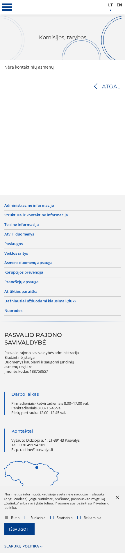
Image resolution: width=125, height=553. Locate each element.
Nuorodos (13, 310)
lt (110, 5)
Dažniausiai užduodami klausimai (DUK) (40, 301)
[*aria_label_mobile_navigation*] (7, 7)
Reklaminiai (93, 517)
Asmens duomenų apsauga (28, 263)
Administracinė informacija (29, 205)
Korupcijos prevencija (23, 272)
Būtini (15, 517)
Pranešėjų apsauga (21, 282)
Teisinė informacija (21, 224)
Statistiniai (65, 517)
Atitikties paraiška (21, 291)
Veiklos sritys (16, 253)
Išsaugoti (19, 529)
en (119, 5)
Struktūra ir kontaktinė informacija (36, 215)
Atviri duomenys (19, 234)
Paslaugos (13, 244)
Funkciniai (39, 517)
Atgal (111, 86)
